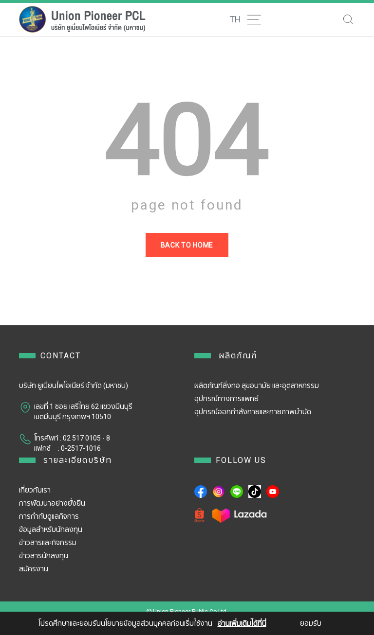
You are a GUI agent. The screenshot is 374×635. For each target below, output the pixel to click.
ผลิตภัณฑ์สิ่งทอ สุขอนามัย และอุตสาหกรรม (256, 385)
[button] (243, 19)
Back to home (187, 245)
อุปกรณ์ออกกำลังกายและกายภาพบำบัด (252, 411)
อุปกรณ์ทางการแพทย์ (226, 398)
